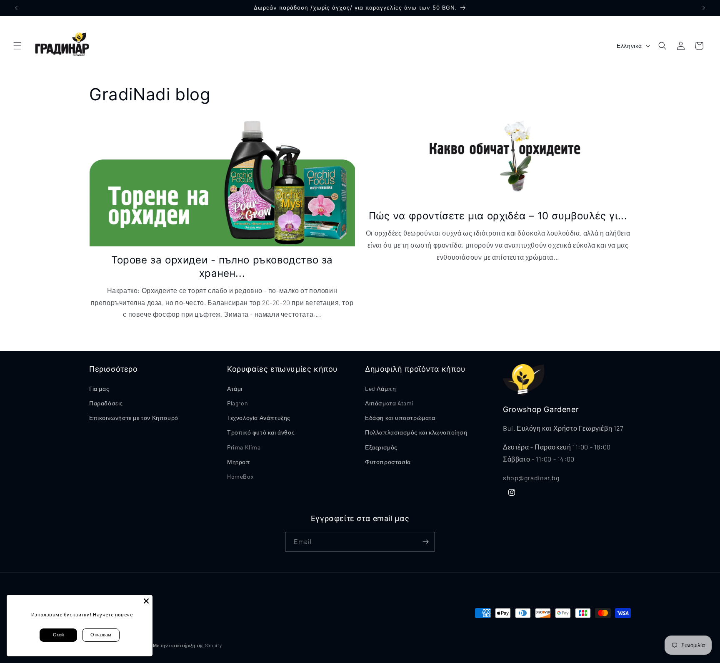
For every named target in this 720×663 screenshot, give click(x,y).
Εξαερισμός (381, 447)
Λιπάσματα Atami (389, 403)
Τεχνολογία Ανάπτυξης (258, 417)
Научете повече (112, 614)
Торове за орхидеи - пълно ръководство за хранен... (222, 266)
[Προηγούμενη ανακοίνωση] (16, 8)
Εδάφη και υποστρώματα (400, 417)
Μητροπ (238, 461)
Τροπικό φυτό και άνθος (261, 432)
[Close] (146, 601)
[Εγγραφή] (425, 541)
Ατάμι (234, 388)
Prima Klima (244, 447)
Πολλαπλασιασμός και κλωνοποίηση (416, 432)
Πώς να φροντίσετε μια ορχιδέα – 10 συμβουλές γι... (498, 216)
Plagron (237, 403)
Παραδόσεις (106, 403)
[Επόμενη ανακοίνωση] (704, 8)
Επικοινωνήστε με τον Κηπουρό (133, 417)
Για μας (99, 388)
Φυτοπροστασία (388, 461)
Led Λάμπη (380, 388)
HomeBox (240, 476)
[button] (17, 46)
